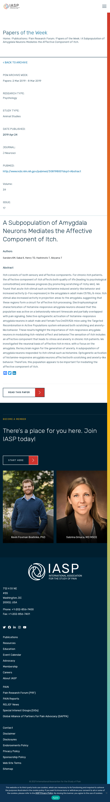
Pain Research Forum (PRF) (19, 693)
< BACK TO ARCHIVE (15, 62)
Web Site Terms (12, 763)
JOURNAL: (9, 147)
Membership (10, 666)
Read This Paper (19, 392)
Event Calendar (12, 655)
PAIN (6, 687)
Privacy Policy (11, 751)
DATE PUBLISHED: (14, 129)
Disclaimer (9, 733)
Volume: (7, 184)
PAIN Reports (11, 698)
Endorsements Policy (15, 745)
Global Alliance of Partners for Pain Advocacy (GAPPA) (35, 716)
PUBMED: (8, 165)
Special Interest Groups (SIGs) (21, 710)
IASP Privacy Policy (44, 793)
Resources (9, 643)
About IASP (10, 678)
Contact (8, 727)
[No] (106, 793)
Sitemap (8, 769)
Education (9, 649)
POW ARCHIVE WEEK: (15, 75)
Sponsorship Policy (14, 757)
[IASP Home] (12, 6)
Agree (55, 798)
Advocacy (9, 660)
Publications (10, 637)
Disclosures (10, 739)
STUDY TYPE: (11, 110)
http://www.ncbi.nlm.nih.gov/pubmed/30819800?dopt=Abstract (42, 171)
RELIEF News (11, 704)
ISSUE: (7, 202)
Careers (7, 672)
